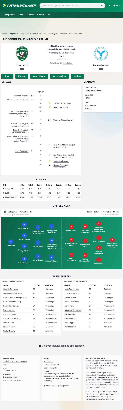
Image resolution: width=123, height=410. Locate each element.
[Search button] (102, 5)
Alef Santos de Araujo (62, 103)
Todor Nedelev (19, 130)
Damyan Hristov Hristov (12, 293)
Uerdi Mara (69, 306)
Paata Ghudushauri (61, 161)
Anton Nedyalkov (18, 111)
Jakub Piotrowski (9, 314)
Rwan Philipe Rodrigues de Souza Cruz (17, 137)
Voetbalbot (48, 361)
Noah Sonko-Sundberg (12, 302)
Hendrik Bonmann (10, 289)
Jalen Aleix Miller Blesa (62, 145)
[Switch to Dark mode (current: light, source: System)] (109, 5)
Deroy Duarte (8, 322)
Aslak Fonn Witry (21, 151)
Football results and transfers (15, 361)
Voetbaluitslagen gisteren (13, 380)
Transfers (29, 14)
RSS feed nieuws (9, 371)
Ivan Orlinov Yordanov (12, 318)
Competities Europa (28, 33)
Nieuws (40, 14)
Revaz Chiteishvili (72, 302)
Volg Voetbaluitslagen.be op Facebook (62, 345)
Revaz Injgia (69, 322)
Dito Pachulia (70, 314)
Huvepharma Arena (93, 90)
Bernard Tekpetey (21, 96)
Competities (9, 14)
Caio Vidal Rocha (9, 327)
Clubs (20, 14)
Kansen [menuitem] (21, 76)
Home (4, 33)
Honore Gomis (59, 165)
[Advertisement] (61, 26)
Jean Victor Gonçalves (62, 155)
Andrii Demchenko (113, 215)
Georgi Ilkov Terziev (11, 306)
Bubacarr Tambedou (73, 310)
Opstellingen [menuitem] (39, 76)
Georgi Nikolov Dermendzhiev (19, 215)
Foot (4, 364)
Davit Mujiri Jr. (70, 327)
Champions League (10, 377)
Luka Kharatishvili (72, 293)
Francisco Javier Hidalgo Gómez (15, 297)
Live (48, 14)
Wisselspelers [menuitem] (59, 76)
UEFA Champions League (47, 33)
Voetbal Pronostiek (51, 364)
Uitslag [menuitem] (7, 76)
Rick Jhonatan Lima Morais (17, 99)
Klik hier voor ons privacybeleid (56, 385)
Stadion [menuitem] (77, 76)
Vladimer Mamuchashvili (63, 120)
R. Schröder (68, 63)
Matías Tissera (9, 331)
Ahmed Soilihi (70, 297)
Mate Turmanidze (72, 289)
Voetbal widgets (50, 368)
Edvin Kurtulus (9, 310)
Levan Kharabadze (60, 107)
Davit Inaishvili (70, 318)
